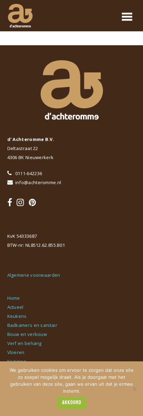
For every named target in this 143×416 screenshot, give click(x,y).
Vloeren (16, 352)
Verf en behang (24, 343)
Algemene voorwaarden (33, 275)
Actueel (15, 307)
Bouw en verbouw (27, 334)
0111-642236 (28, 173)
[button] (127, 17)
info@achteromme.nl (37, 182)
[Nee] (134, 388)
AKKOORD (71, 402)
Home (13, 298)
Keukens (17, 316)
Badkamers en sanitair (32, 325)
